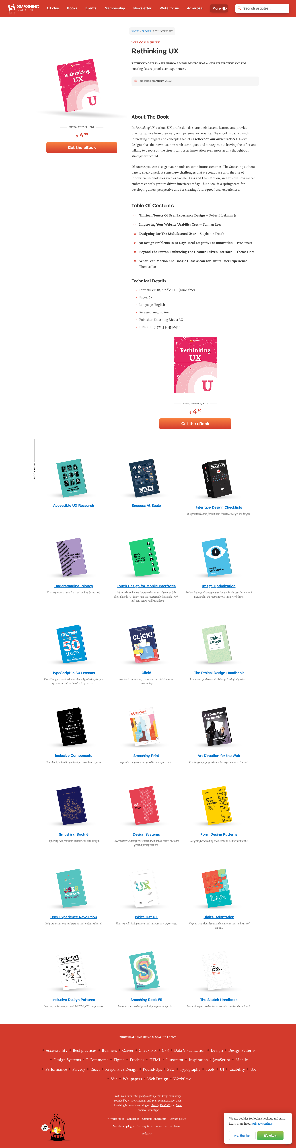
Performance (56, 1069)
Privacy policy (178, 1118)
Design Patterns (241, 1050)
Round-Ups (152, 1069)
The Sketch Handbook (219, 1000)
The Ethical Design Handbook (219, 673)
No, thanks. (242, 1135)
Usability (237, 1069)
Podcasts (147, 1133)
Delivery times (145, 1126)
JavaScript (221, 1059)
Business (109, 1050)
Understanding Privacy (73, 586)
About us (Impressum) (154, 1118)
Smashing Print (146, 756)
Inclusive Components (73, 756)
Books (72, 8)
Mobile (241, 1059)
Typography (190, 1069)
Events (91, 8)
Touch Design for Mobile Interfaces (146, 586)
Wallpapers (132, 1079)
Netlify (154, 1105)
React (95, 1069)
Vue (114, 1079)
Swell (179, 1105)
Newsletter (142, 8)
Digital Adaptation (219, 917)
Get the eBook (82, 147)
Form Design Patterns (218, 834)
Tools (210, 1069)
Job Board (175, 1126)
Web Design (157, 1079)
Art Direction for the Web (219, 756)
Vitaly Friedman (137, 1100)
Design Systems (146, 834)
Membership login (123, 1126)
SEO (171, 1069)
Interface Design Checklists (219, 507)
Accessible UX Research (73, 505)
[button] (285, 8)
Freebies (137, 1059)
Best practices (85, 1050)
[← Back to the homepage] (25, 8)
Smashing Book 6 (73, 834)
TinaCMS (165, 1105)
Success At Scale (146, 505)
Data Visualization (190, 1050)
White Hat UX (146, 917)
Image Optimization (218, 586)
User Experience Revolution (73, 917)
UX (253, 1069)
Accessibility (57, 1050)
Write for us (169, 8)
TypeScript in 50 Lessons (73, 673)
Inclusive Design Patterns (73, 1000)
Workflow (182, 1079)
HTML (155, 1059)
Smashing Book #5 (146, 1000)
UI (222, 1069)
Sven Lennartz (160, 1100)
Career (128, 1050)
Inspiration (198, 1059)
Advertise (195, 8)
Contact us (133, 1118)
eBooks (146, 31)
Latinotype (153, 1110)
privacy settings (262, 1124)
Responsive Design (121, 1069)
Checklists (148, 1050)
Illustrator (174, 1059)
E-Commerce (97, 1059)
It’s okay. (270, 1135)
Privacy (78, 1069)
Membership (115, 8)
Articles (52, 8)
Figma (119, 1059)
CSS (165, 1050)
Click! (146, 673)
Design (217, 1050)
